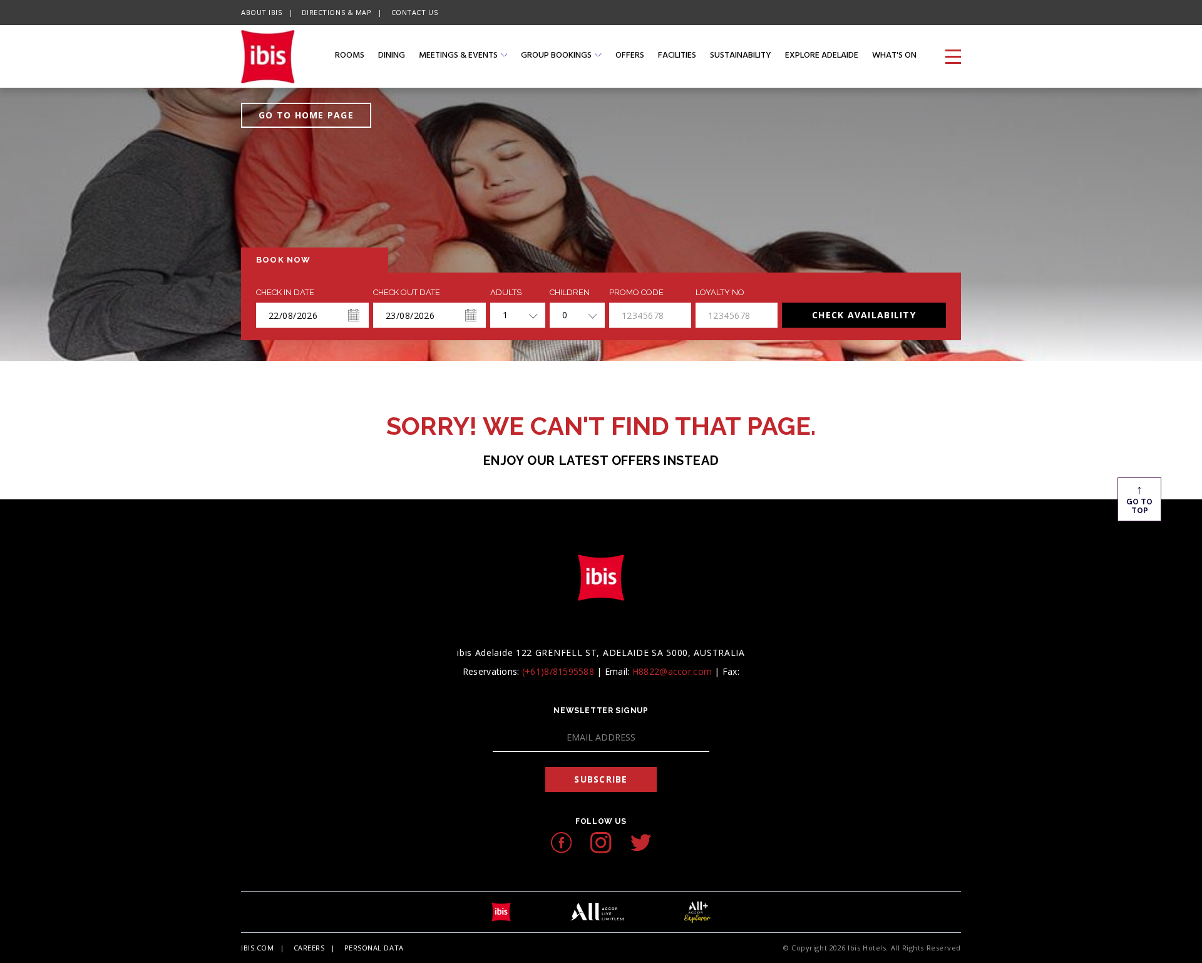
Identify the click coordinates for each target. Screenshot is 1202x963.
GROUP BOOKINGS (556, 56)
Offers (629, 56)
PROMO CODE (636, 292)
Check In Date (285, 292)
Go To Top (1139, 498)
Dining (391, 56)
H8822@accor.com (672, 671)
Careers (309, 947)
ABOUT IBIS (261, 12)
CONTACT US (414, 12)
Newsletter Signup (600, 710)
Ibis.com (257, 947)
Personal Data (374, 947)
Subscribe (600, 779)
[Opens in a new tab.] (561, 842)
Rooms (349, 56)
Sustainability (740, 56)
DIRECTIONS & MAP (337, 12)
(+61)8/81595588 (559, 671)
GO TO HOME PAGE (306, 115)
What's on (894, 56)
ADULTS (505, 292)
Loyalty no (720, 292)
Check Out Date (406, 292)
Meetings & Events (458, 56)
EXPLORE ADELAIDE (821, 56)
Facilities (677, 56)
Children (570, 292)
